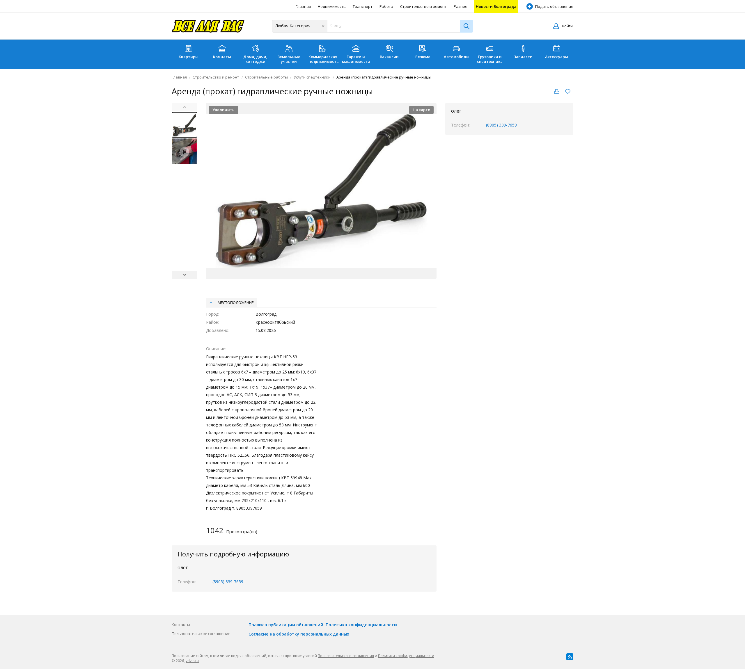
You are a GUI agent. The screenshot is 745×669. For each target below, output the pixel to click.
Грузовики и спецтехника (490, 59)
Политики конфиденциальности (406, 655)
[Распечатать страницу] (556, 91)
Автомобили (456, 56)
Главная (303, 6)
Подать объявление (554, 6)
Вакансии (389, 56)
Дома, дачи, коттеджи (255, 59)
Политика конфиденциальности (361, 624)
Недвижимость (332, 6)
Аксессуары (556, 56)
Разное (460, 6)
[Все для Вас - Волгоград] (208, 26)
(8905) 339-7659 (501, 125)
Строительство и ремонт (423, 6)
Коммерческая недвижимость (323, 59)
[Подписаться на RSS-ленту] (569, 656)
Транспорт (362, 6)
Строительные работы (266, 77)
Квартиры (188, 56)
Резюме (422, 56)
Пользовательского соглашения (346, 655)
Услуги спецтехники (312, 77)
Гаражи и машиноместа (356, 59)
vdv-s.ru (192, 660)
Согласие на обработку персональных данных (299, 634)
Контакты (181, 624)
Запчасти (523, 56)
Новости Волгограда (496, 6)
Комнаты (222, 56)
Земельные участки (288, 59)
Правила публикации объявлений (286, 624)
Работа (386, 6)
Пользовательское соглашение (201, 633)
